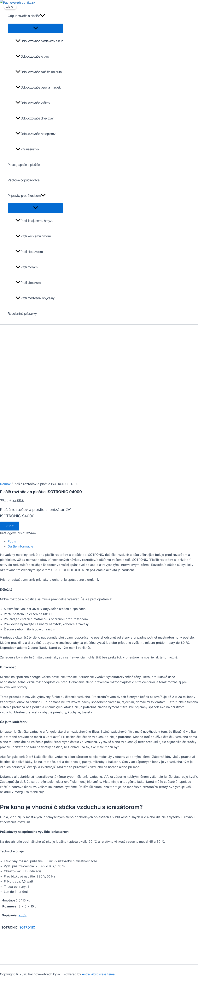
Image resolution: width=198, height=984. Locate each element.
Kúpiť (10, 526)
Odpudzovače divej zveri (37, 118)
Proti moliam (29, 267)
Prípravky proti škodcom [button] (24, 196)
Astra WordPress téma (98, 974)
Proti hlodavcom (31, 252)
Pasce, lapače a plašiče (24, 165)
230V (22, 915)
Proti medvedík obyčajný (37, 298)
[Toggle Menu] (35, 28)
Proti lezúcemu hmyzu (35, 236)
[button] (42, 16)
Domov (5, 484)
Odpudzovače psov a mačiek (40, 87)
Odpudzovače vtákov (35, 103)
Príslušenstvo (29, 149)
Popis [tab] (12, 541)
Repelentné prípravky (22, 313)
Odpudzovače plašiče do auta (41, 72)
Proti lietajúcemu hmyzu (36, 221)
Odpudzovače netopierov (37, 134)
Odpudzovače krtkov (34, 56)
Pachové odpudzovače (23, 180)
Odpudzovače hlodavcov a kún (41, 41)
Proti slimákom (30, 283)
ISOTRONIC (27, 927)
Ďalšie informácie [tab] (20, 546)
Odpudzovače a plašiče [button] (24, 16)
